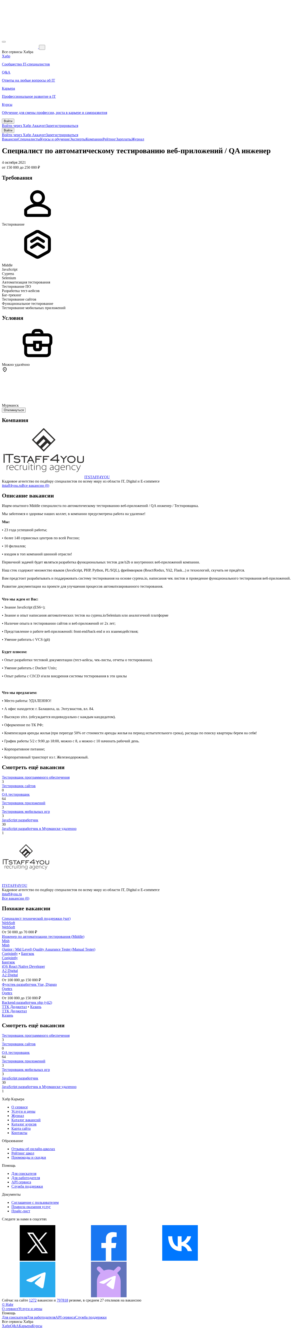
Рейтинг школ (22, 1153)
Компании (94, 139)
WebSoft (8, 923)
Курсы (37, 1326)
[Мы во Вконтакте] (180, 1259)
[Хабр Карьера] (20, 47)
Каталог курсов (24, 1124)
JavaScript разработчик (20, 820)
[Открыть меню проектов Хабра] (4, 41)
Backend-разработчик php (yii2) (27, 1002)
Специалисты (29, 139)
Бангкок (27, 954)
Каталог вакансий (26, 1120)
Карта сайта (21, 1128)
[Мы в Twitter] (37, 1259)
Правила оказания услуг (31, 1207)
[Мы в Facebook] (108, 1259)
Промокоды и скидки (28, 1157)
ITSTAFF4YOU (97, 477)
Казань (35, 1007)
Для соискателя (23, 1174)
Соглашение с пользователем (35, 1202)
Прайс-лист (20, 1211)
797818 (62, 1300)
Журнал (138, 139)
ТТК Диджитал (14, 1007)
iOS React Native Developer (23, 966)
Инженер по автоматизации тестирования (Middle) (43, 937)
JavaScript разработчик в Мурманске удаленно (39, 829)
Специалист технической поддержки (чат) (36, 918)
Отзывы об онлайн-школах (33, 1149)
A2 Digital (10, 971)
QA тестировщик (16, 794)
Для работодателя (25, 1178)
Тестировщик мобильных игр (26, 811)
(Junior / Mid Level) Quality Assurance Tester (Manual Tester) (48, 949)
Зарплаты (124, 139)
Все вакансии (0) (35, 486)
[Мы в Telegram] (37, 1296)
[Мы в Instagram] (251, 1259)
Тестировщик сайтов (19, 786)
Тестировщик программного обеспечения (36, 777)
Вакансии (10, 139)
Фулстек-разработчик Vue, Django (29, 984)
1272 (33, 1300)
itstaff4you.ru (12, 486)
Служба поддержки (27, 1186)
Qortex (7, 989)
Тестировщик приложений (23, 803)
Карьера (25, 1326)
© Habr (7, 1304)
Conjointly (10, 954)
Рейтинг (109, 139)
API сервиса (21, 1182)
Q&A (14, 1326)
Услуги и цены (23, 1111)
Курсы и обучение (55, 139)
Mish (6, 941)
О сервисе (19, 1107)
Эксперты (78, 139)
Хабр (6, 1326)
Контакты (19, 1133)
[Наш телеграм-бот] (108, 1296)
